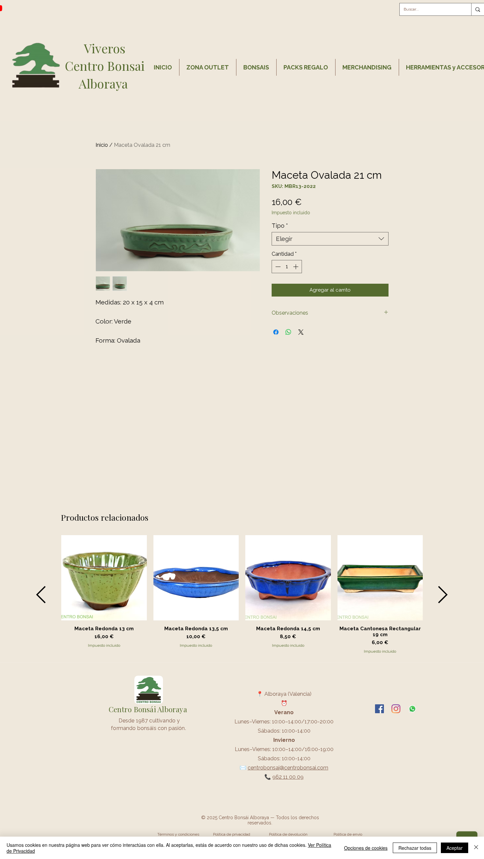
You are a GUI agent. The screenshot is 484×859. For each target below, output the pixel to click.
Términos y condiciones (178, 834)
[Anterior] (41, 594)
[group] (242, 594)
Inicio (101, 145)
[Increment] (296, 266)
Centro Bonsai (105, 65)
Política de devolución (288, 834)
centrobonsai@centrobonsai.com (288, 768)
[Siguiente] (443, 594)
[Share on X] (301, 332)
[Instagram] (395, 708)
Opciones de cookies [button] (366, 848)
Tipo (280, 225)
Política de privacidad (231, 834)
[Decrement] (277, 266)
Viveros (104, 48)
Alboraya (105, 83)
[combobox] (330, 239)
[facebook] (379, 708)
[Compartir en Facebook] (276, 332)
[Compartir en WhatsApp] (288, 332)
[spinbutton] (287, 266)
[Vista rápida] (104, 578)
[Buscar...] (477, 9)
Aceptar (454, 848)
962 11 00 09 (288, 777)
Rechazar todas (414, 848)
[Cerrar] (476, 848)
